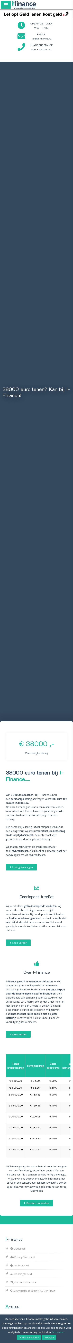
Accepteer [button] (49, 1337)
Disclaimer (19, 1248)
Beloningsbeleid (23, 1274)
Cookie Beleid (21, 1265)
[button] (21, 867)
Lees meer (58, 1332)
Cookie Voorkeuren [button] (29, 1337)
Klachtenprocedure (25, 1282)
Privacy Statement (24, 1257)
